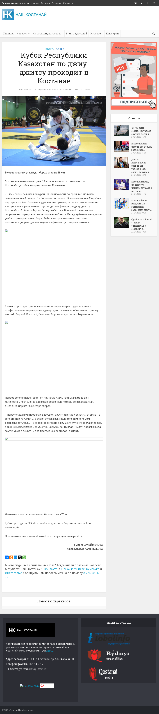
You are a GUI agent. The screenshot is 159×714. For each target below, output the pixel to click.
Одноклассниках (72, 569)
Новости (21, 33)
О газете (95, 33)
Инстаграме (13, 573)
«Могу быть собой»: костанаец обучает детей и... (141, 130)
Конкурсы (112, 33)
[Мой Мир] (15, 557)
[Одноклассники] (11, 557)
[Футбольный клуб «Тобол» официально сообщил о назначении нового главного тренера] (122, 222)
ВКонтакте (49, 569)
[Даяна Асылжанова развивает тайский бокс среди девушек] (122, 162)
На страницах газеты (47, 33)
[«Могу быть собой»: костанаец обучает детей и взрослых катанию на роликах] (122, 130)
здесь (49, 650)
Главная (8, 33)
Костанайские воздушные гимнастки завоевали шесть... (141, 205)
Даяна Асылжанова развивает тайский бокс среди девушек (140, 165)
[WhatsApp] (24, 557)
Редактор (57, 89)
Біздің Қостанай (76, 33)
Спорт (60, 48)
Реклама (45, 3)
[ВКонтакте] (7, 557)
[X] (20, 557)
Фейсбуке (92, 569)
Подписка (56, 3)
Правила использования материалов (20, 3)
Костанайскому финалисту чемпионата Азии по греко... (141, 186)
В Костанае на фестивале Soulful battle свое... (141, 146)
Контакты (68, 3)
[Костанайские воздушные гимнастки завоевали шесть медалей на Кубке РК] (122, 203)
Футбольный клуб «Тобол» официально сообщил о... (141, 224)
